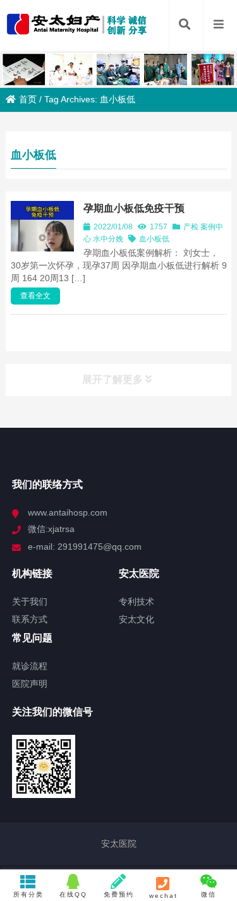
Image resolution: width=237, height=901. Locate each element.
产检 (190, 226)
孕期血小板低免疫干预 (134, 208)
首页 (28, 99)
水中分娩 (108, 238)
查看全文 (35, 295)
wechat (163, 895)
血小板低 (154, 238)
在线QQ (73, 894)
